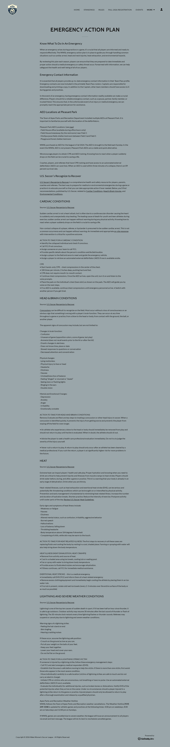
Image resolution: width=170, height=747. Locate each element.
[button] (151, 9)
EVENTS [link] (139, 10)
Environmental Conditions (51, 194)
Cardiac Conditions (94, 191)
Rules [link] (101, 10)
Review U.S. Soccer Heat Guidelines (79, 499)
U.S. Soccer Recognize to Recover (60, 207)
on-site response (121, 231)
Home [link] (77, 10)
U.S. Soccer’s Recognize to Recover (54, 182)
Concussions (45, 310)
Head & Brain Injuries (112, 191)
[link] (12, 9)
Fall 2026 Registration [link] (120, 10)
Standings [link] (89, 10)
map (71, 127)
